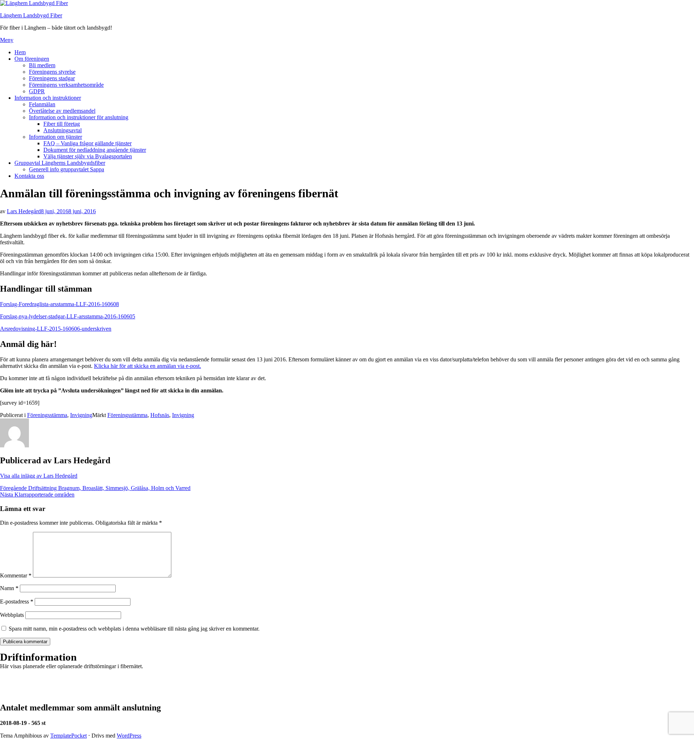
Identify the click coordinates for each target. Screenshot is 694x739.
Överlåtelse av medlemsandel (62, 111)
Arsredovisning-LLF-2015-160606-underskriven (55, 329)
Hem (20, 52)
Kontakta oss (29, 176)
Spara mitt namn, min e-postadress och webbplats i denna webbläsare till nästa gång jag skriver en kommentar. (134, 629)
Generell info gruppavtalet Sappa (66, 169)
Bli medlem (42, 65)
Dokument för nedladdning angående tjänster (94, 150)
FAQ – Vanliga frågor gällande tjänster (87, 143)
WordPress (129, 735)
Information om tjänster (55, 137)
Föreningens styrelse (52, 72)
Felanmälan (42, 104)
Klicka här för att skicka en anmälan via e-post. (147, 366)
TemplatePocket (68, 735)
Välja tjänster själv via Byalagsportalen (87, 156)
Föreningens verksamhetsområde (66, 85)
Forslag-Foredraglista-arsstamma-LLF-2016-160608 (59, 304)
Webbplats (12, 615)
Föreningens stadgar (52, 78)
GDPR (37, 91)
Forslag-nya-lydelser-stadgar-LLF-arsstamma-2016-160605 (67, 316)
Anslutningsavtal (62, 130)
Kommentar (15, 575)
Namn (9, 588)
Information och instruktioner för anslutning (78, 117)
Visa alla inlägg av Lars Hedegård (38, 476)
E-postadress (16, 601)
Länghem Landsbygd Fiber (31, 15)
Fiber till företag (61, 124)
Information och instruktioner (47, 98)
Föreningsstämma (47, 415)
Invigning (81, 415)
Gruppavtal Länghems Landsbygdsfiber (59, 163)
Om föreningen (31, 59)
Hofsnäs (159, 415)
